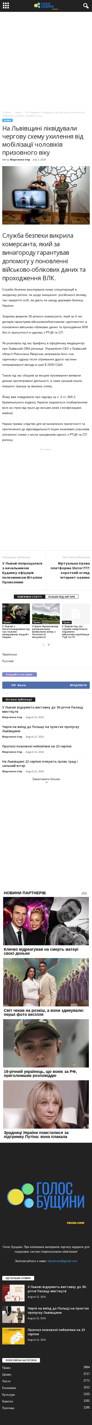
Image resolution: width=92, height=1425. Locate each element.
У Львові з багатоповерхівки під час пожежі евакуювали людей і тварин (16, 632)
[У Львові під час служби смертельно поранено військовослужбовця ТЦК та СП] (76, 613)
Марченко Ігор (20, 159)
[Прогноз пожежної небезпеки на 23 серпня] (13, 1336)
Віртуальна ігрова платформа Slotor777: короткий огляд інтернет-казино (70, 570)
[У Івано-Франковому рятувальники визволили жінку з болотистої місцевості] (46, 613)
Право (7, 120)
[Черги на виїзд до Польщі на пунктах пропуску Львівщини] (13, 1314)
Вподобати (78, 685)
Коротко (7, 1401)
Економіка (9, 1388)
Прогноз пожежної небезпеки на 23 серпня (36, 746)
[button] (85, 6)
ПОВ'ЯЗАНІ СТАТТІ (29, 596)
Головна (6, 112)
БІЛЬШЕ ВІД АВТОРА (61, 596)
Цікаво (6, 1374)
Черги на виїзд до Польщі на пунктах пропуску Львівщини (58, 1310)
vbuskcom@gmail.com (62, 1261)
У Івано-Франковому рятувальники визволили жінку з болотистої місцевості (45, 632)
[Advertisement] (46, 60)
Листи (6, 1381)
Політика (8, 1408)
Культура (8, 1394)
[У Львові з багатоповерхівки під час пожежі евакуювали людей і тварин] (16, 613)
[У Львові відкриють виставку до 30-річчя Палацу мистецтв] (13, 1293)
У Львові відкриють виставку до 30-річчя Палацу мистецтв (57, 1289)
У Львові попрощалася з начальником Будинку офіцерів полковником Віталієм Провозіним (22, 572)
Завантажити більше (46, 779)
